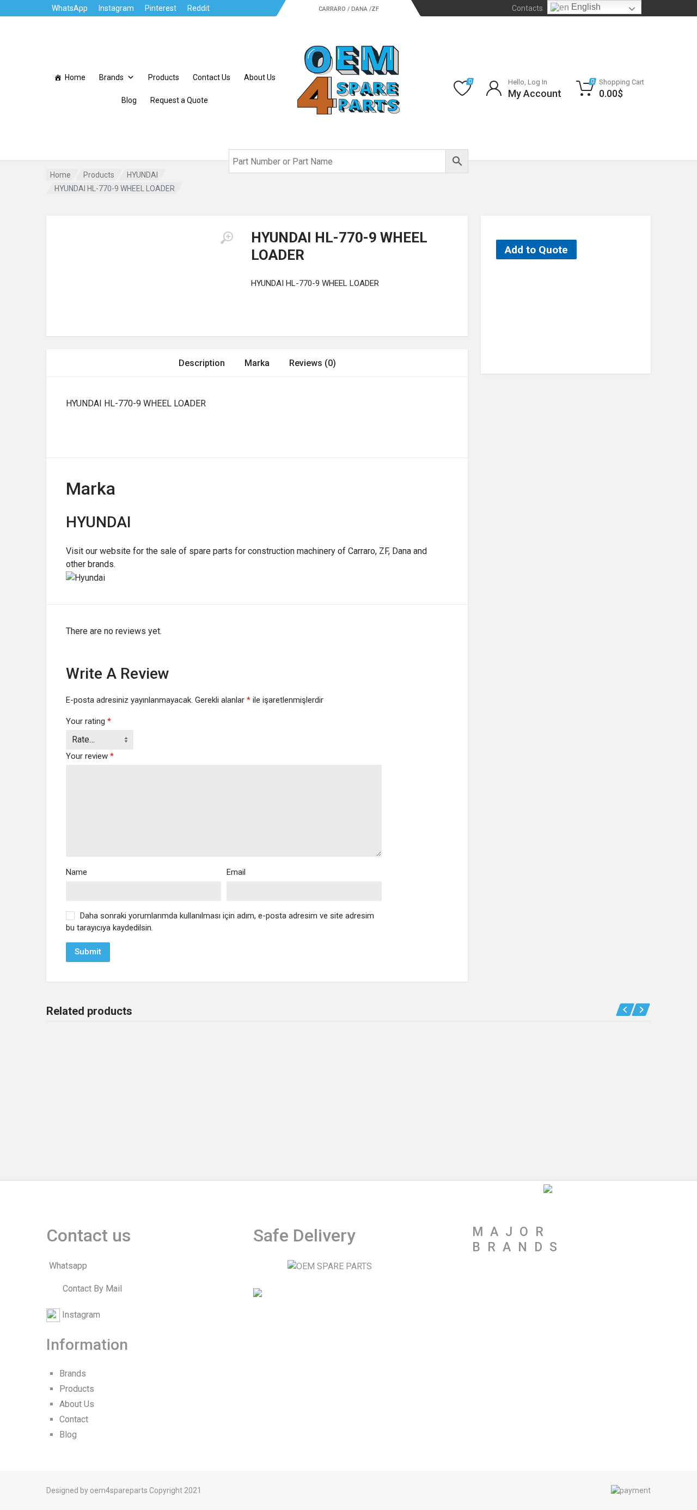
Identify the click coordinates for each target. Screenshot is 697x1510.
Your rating (88, 721)
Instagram (116, 8)
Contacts (527, 8)
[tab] (202, 363)
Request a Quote (179, 100)
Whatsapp (68, 1266)
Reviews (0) (312, 363)
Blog (129, 100)
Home (75, 77)
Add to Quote (536, 249)
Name (76, 872)
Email (236, 872)
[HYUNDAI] (532, 317)
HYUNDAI (142, 175)
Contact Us (211, 77)
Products (163, 77)
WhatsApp (70, 8)
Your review (90, 756)
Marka (257, 363)
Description (202, 363)
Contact (73, 1419)
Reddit (198, 8)
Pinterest (160, 8)
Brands (111, 77)
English (585, 6)
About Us (260, 77)
